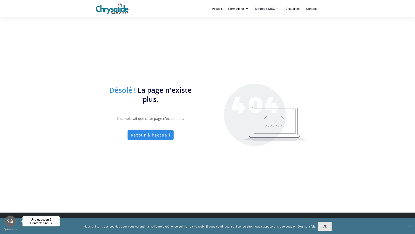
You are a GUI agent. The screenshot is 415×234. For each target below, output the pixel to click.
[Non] (409, 226)
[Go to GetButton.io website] (10, 229)
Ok (324, 226)
